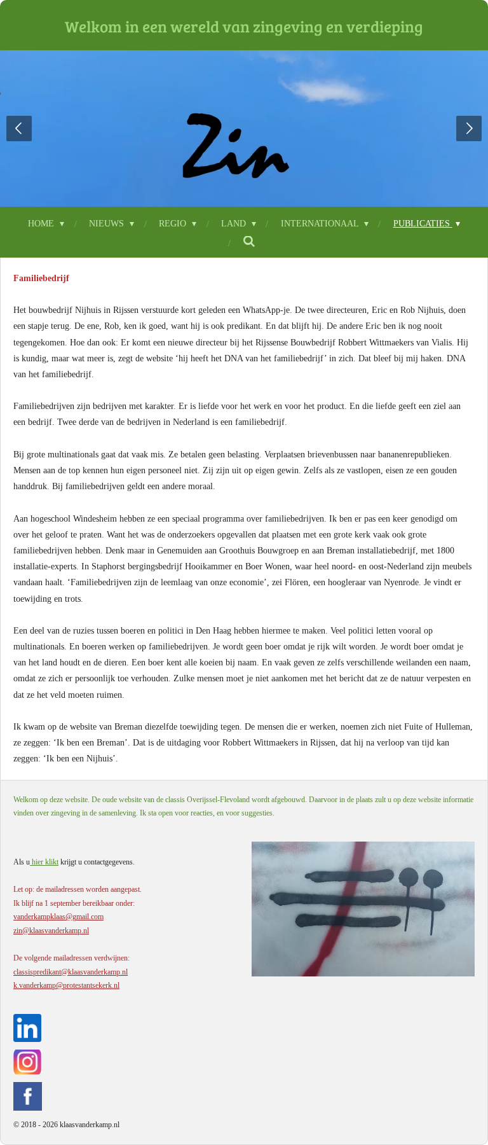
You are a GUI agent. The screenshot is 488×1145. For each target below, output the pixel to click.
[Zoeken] (249, 242)
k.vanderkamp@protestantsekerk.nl (66, 985)
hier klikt (44, 861)
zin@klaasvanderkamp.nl (51, 930)
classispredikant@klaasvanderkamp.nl (70, 972)
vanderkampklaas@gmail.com (58, 916)
